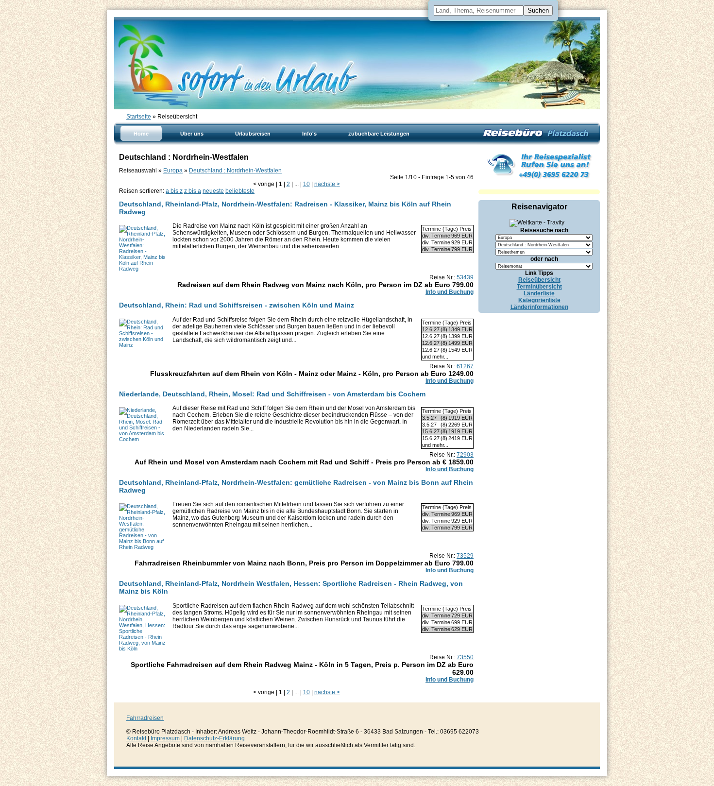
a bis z (174, 191)
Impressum (165, 738)
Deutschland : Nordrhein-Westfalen (235, 170)
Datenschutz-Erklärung (214, 738)
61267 (465, 366)
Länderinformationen (539, 307)
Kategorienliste (539, 300)
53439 (465, 277)
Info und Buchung (449, 292)
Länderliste (539, 293)
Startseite (138, 116)
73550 (465, 657)
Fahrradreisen (145, 718)
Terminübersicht (539, 286)
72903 (465, 454)
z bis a (192, 191)
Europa (173, 170)
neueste (213, 191)
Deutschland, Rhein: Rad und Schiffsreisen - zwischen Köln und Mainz (236, 305)
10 (306, 184)
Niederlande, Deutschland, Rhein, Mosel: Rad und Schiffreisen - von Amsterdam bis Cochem (272, 394)
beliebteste (240, 191)
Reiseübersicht (539, 279)
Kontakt (136, 738)
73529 (465, 555)
